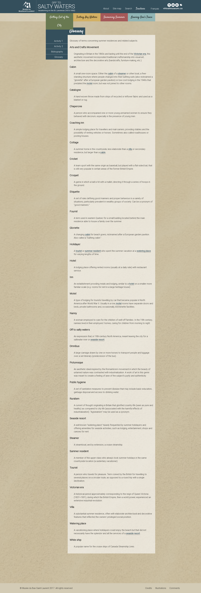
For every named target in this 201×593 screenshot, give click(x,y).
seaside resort (97, 339)
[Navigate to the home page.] (56, 6)
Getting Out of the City (59, 21)
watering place (144, 250)
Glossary (58, 57)
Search (128, 8)
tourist (79, 250)
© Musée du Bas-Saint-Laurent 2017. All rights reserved (46, 588)
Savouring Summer (114, 17)
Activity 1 (58, 41)
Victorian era (140, 53)
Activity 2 (58, 46)
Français (155, 8)
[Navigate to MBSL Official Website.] (26, 6)
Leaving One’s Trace (141, 17)
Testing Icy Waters (86, 17)
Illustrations (160, 588)
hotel (131, 283)
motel (89, 83)
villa (130, 149)
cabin (110, 73)
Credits (148, 588)
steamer (122, 73)
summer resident (93, 250)
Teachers (140, 9)
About (106, 8)
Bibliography (57, 51)
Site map (117, 8)
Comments (174, 588)
